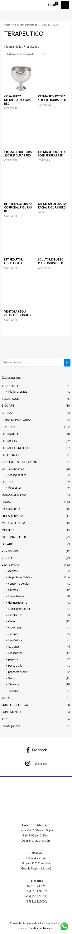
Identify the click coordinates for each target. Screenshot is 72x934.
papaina (13, 659)
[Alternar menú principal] (65, 5)
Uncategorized (11, 726)
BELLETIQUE (10, 398)
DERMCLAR (9, 441)
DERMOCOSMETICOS (16, 448)
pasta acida (15, 665)
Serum (12, 678)
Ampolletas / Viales (20, 577)
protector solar (18, 671)
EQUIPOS (8, 482)
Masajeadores (17, 475)
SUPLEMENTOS (12, 712)
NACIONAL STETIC (14, 537)
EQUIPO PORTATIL (14, 469)
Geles (11, 621)
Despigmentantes (19, 608)
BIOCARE (8, 405)
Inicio (7, 24)
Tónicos (13, 690)
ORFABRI (8, 544)
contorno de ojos (19, 583)
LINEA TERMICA (12, 515)
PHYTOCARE (10, 551)
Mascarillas (15, 652)
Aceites (13, 570)
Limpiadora (15, 640)
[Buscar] (67, 362)
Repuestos (15, 487)
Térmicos (14, 684)
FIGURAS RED (11, 508)
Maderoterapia (17, 391)
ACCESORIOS (10, 386)
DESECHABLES (12, 455)
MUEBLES (8, 530)
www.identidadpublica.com (38, 928)
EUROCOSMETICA (14, 494)
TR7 (4, 719)
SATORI (7, 697)
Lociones (14, 646)
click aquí (44, 868)
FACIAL (6, 501)
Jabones (13, 634)
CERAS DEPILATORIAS (16, 419)
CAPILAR (7, 412)
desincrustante (17, 602)
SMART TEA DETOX (15, 704)
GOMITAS (15, 627)
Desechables (16, 596)
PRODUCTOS (10, 565)
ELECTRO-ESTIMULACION (19, 462)
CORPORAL (9, 427)
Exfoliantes (15, 615)
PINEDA (7, 558)
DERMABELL (10, 434)
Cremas (13, 590)
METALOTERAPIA (13, 522)
